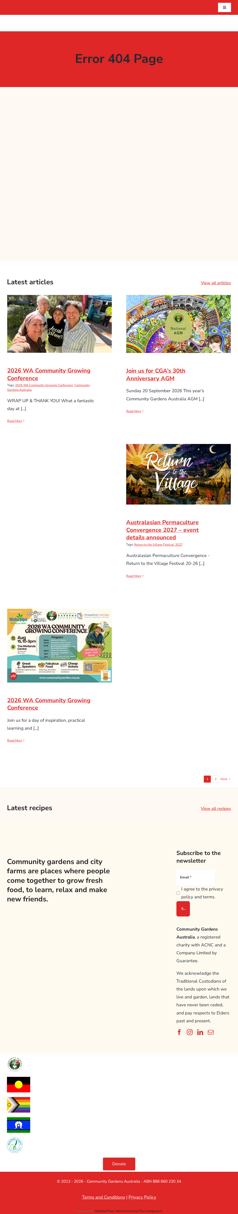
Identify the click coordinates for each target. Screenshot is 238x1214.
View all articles (216, 283)
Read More (14, 421)
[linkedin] (200, 1032)
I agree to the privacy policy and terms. (202, 893)
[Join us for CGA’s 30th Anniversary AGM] (178, 324)
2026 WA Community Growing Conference (59, 316)
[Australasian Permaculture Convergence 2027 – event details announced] (178, 474)
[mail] (211, 1032)
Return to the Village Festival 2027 (158, 545)
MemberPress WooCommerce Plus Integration (128, 1211)
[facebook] (179, 1032)
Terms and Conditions (103, 1197)
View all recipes (216, 808)
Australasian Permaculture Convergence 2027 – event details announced (178, 463)
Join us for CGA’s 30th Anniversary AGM (178, 316)
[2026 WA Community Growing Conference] (59, 324)
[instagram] (190, 1032)
